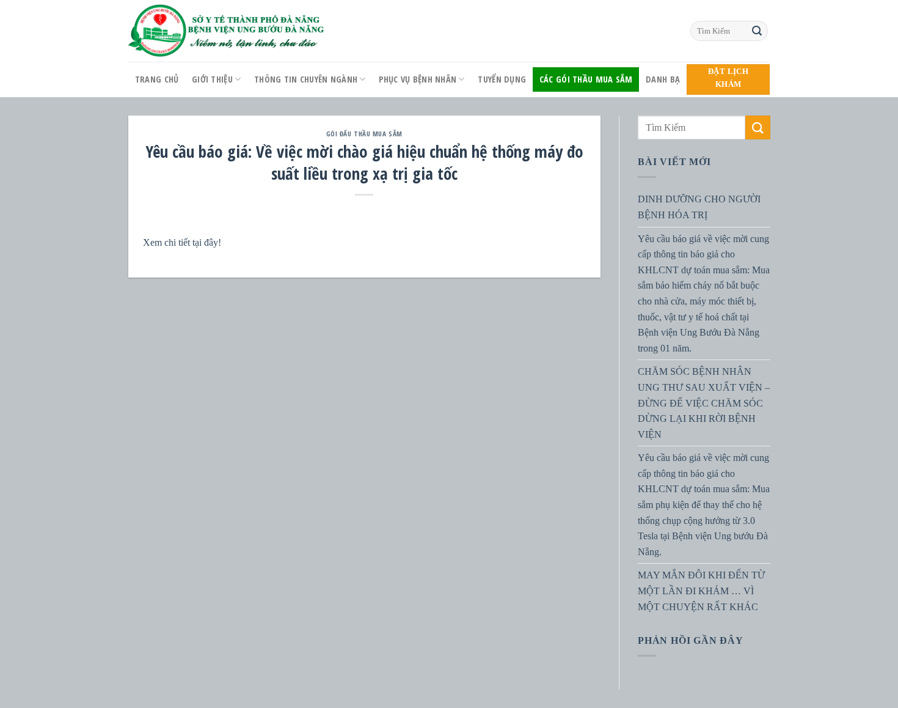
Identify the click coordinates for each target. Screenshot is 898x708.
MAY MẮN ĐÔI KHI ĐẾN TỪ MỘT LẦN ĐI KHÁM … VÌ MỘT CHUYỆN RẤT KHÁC (701, 590)
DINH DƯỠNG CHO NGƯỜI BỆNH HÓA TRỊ (699, 207)
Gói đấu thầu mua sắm (364, 133)
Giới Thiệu (212, 79)
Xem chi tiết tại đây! (182, 242)
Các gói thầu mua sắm (586, 79)
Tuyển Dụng (502, 79)
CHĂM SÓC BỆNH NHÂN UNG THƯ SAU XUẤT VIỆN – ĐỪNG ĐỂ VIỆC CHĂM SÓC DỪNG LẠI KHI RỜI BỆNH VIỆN (704, 402)
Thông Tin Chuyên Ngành (305, 79)
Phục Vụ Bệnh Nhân (417, 79)
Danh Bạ (663, 79)
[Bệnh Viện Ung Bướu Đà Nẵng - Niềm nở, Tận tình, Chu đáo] (226, 31)
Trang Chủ (157, 79)
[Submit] (757, 31)
